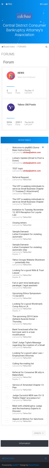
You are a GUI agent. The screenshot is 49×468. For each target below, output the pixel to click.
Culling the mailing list (23, 363)
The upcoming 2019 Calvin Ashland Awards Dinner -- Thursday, (25, 319)
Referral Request (20, 177)
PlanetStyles (34, 465)
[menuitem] (9, 4)
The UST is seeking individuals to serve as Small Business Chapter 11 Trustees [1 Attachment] (28, 189)
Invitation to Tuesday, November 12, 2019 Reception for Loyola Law (28, 212)
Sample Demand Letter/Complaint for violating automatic (27, 234)
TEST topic (17, 168)
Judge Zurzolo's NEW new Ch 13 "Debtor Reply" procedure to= (28, 396)
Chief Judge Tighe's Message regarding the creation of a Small (28, 343)
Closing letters (19, 222)
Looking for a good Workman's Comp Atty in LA (27, 305)
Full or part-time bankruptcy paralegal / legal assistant (25, 284)
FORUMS (7, 54)
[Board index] (24, 16)
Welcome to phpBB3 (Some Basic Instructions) (25, 148)
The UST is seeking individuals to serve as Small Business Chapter (28, 200)
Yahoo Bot (27, 180)
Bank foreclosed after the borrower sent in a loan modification (24, 332)
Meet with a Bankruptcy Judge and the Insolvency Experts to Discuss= (27, 408)
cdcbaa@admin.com (32, 152)
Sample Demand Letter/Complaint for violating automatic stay (27, 247)
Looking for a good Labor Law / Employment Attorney (27, 354)
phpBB (15, 465)
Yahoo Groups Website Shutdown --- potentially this (28, 261)
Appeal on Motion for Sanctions (27, 419)
